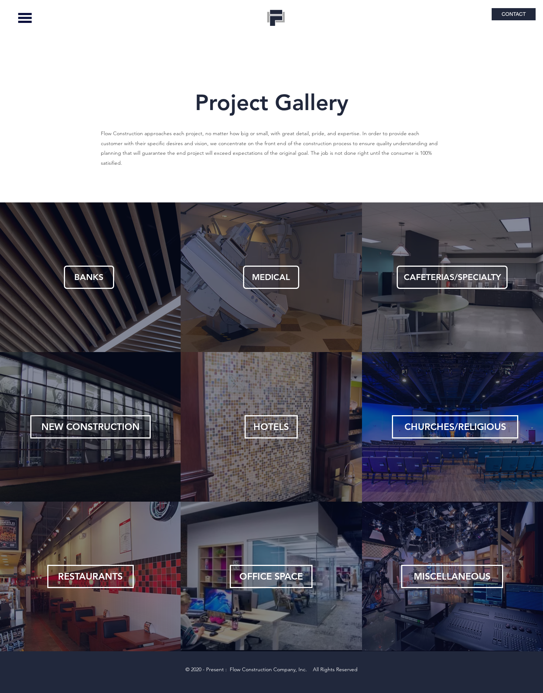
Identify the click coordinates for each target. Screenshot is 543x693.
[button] (25, 17)
